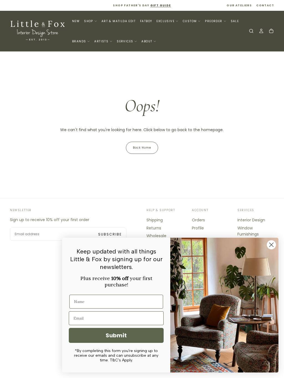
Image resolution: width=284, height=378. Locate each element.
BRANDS (79, 41)
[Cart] (271, 32)
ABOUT (146, 41)
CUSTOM (190, 21)
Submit (116, 335)
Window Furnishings (248, 231)
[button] (251, 32)
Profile (198, 228)
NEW (76, 21)
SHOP (88, 21)
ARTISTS (101, 41)
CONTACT (265, 5)
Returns (153, 228)
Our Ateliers (239, 5)
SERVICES (125, 41)
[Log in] (261, 32)
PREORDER (213, 21)
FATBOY (146, 21)
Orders (198, 220)
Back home (142, 148)
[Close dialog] (271, 245)
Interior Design (251, 220)
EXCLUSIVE (165, 21)
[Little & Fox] (37, 289)
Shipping (154, 220)
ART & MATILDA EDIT (119, 21)
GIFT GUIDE (160, 5)
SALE (235, 21)
